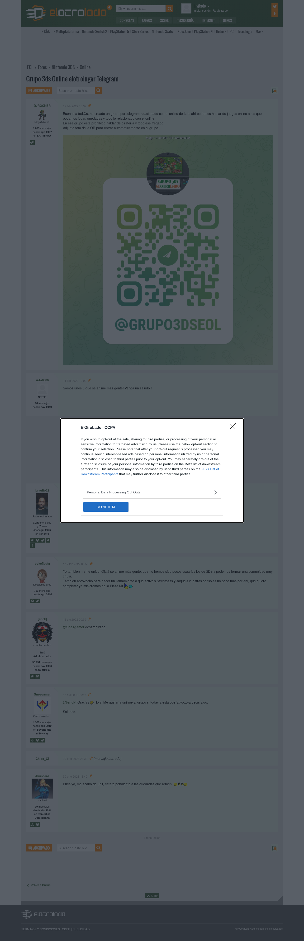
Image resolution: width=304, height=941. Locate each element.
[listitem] (152, 492)
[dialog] (152, 471)
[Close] (234, 427)
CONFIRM (105, 507)
